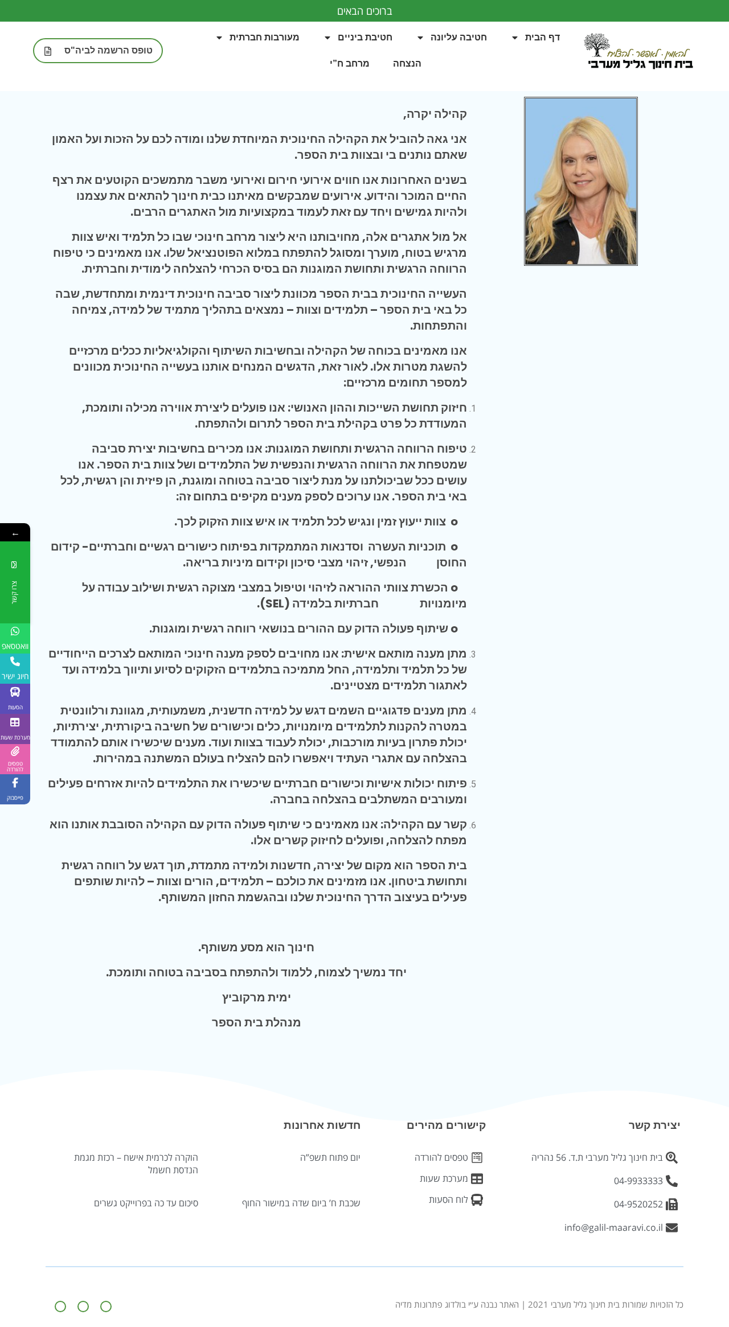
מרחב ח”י (350, 63)
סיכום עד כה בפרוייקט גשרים (146, 1203)
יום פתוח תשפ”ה (330, 1157)
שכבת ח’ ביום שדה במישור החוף (301, 1203)
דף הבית (542, 37)
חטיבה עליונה (459, 37)
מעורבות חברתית (265, 37)
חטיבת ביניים (365, 37)
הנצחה (407, 63)
